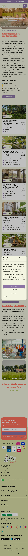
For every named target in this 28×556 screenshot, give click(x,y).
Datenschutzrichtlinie (7, 281)
